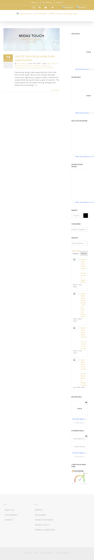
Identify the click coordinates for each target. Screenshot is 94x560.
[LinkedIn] (64, 505)
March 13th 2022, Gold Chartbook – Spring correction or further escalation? (83, 338)
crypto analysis (34, 66)
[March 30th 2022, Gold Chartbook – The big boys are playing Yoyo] (76, 294)
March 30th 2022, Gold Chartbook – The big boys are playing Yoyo (83, 305)
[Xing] (68, 505)
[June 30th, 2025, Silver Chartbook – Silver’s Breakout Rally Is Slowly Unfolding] (76, 360)
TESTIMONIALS (11, 515)
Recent (83, 253)
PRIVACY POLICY (42, 525)
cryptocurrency (20, 68)
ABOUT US (9, 510)
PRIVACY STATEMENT (44, 520)
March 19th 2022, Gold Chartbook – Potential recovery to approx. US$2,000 (83, 270)
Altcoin (49, 63)
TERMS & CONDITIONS (45, 530)
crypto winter (46, 66)
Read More (56, 90)
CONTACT (9, 520)
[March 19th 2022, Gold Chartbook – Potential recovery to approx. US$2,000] (76, 259)
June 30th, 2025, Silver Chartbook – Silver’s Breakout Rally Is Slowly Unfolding (83, 372)
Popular (76, 253)
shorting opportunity (34, 68)
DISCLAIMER (40, 515)
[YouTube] (78, 505)
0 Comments (49, 68)
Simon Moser (22, 63)
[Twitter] (74, 505)
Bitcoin (55, 63)
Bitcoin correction (21, 66)
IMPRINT (39, 510)
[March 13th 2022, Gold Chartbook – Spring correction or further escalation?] (76, 328)
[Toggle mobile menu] (90, 17)
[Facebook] (71, 505)
